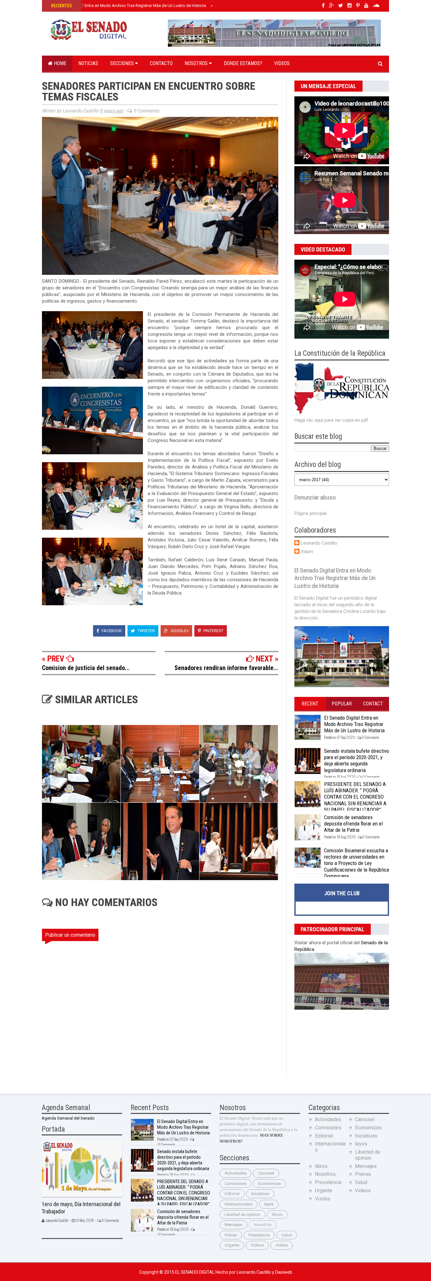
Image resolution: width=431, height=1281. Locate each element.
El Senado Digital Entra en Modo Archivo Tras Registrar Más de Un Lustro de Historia (128, 5)
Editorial (232, 1193)
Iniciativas (260, 1193)
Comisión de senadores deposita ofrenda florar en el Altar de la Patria (353, 823)
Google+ (179, 630)
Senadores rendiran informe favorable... (226, 668)
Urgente (232, 1245)
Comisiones (235, 1183)
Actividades (235, 1173)
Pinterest (213, 630)
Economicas (269, 1183)
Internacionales (238, 1204)
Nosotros (197, 63)
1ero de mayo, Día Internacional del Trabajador (81, 1208)
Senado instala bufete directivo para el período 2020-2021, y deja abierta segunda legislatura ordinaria (356, 760)
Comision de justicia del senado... (86, 668)
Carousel (266, 1173)
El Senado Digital (195, 1272)
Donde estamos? (243, 63)
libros (277, 1214)
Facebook (111, 630)
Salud (286, 1235)
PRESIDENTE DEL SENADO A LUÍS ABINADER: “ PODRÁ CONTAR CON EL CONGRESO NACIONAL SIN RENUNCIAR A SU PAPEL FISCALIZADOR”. (355, 797)
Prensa (231, 1235)
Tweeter (146, 630)
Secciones (122, 63)
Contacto (161, 63)
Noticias (88, 63)
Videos (282, 63)
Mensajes (233, 1224)
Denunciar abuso (315, 497)
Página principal (310, 513)
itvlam (307, 551)
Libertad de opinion (242, 1214)
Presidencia (259, 1235)
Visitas (281, 1245)
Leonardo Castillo (319, 543)
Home (59, 63)
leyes (269, 1204)
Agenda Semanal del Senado (68, 1118)
